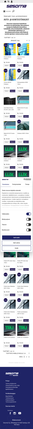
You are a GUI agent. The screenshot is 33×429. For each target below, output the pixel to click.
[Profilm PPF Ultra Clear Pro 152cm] (23, 253)
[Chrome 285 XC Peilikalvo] (10, 75)
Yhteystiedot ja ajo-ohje (13, 385)
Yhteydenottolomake (12, 387)
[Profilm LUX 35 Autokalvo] (10, 177)
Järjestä (13, 40)
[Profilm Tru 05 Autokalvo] (10, 330)
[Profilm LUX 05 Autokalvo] (10, 151)
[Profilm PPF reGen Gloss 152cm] (10, 253)
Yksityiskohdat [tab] (16, 184)
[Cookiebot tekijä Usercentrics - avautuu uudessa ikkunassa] (23, 179)
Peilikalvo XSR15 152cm (23, 133)
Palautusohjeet (10, 400)
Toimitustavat (10, 398)
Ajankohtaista (9, 389)
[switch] (28, 219)
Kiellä (16, 248)
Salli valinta (16, 243)
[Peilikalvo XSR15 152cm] (23, 126)
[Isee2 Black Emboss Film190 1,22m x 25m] (10, 100)
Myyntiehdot (9, 396)
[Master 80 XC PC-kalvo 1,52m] (10, 126)
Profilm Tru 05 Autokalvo (9, 337)
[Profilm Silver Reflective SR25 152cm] (23, 279)
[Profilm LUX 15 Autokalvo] (23, 151)
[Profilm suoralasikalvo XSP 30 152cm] (23, 304)
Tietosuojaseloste (11, 402)
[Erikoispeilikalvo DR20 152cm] (23, 75)
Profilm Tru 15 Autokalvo (23, 337)
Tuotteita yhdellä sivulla (14, 353)
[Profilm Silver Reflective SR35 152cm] (10, 304)
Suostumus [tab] (5, 184)
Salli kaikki (16, 237)
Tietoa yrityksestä (11, 383)
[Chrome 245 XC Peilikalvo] (10, 49)
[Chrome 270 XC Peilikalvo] (23, 49)
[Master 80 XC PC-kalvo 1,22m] (23, 100)
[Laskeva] (29, 41)
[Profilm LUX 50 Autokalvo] (23, 177)
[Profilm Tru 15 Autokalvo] (23, 330)
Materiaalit (7, 16)
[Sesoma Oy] (16, 6)
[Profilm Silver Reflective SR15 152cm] (10, 279)
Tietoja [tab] (27, 184)
